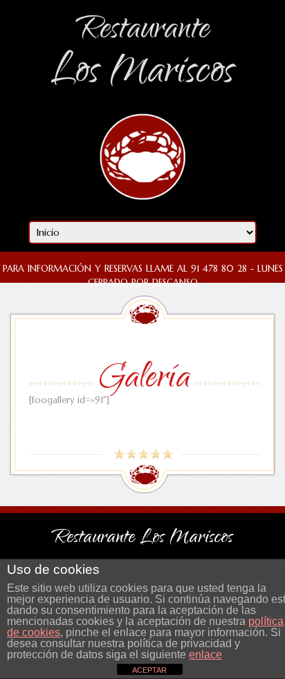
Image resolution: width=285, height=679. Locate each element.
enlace (205, 654)
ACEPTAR (149, 670)
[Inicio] (143, 210)
